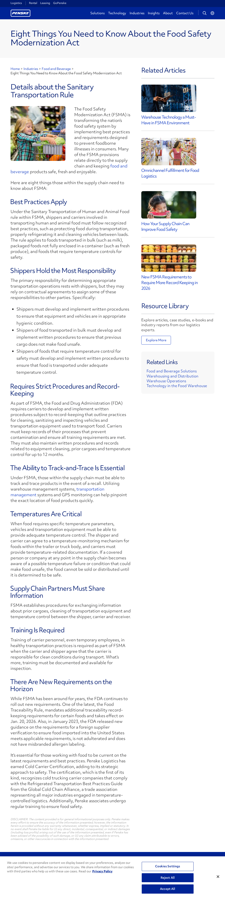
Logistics (16, 3)
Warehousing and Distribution (172, 376)
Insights (154, 13)
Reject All (168, 878)
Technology (117, 13)
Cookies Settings (167, 866)
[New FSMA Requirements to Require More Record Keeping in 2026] (168, 258)
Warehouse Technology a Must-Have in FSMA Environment (168, 120)
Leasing (45, 3)
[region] (112, 877)
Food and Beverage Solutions (172, 370)
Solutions (97, 13)
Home (15, 69)
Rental (33, 3)
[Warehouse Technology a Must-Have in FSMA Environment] (168, 98)
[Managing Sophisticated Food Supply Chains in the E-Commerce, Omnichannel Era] (168, 151)
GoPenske (59, 3)
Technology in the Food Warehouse (177, 385)
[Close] (218, 877)
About (168, 13)
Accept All (167, 889)
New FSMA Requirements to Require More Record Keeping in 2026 (169, 282)
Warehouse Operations (166, 380)
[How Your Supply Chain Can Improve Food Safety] (168, 205)
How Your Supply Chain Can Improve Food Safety (165, 226)
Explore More (156, 340)
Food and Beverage (56, 69)
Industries (137, 13)
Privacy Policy (102, 871)
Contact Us (184, 13)
